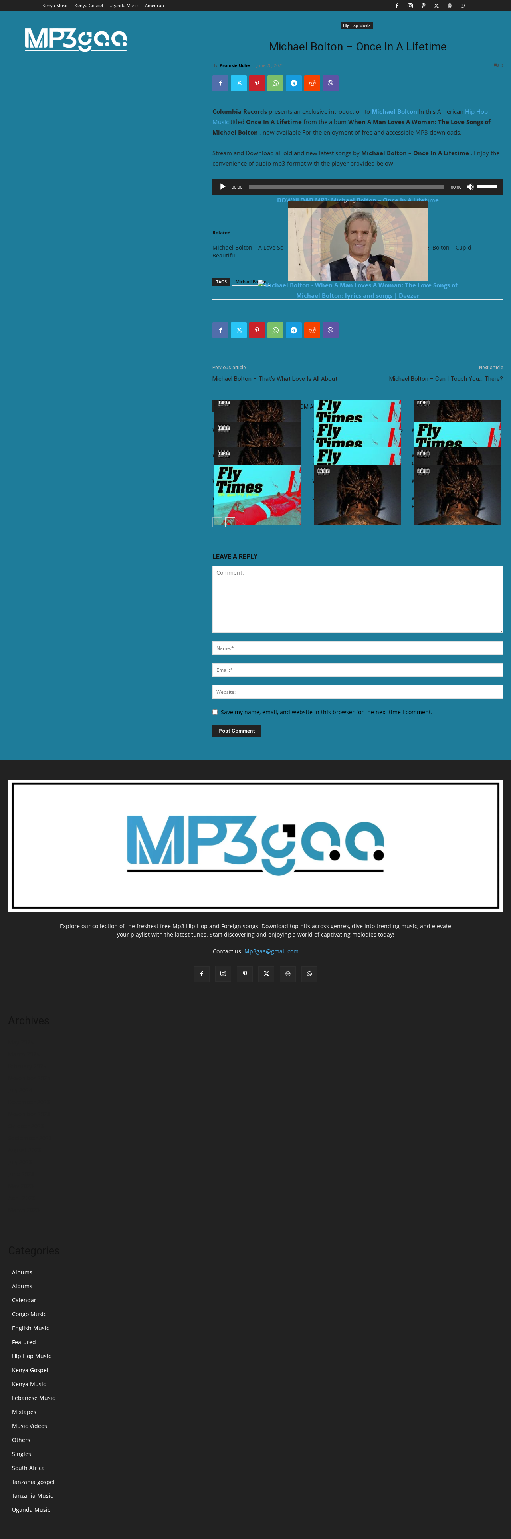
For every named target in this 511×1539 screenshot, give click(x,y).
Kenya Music (55, 5)
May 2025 (21, 1042)
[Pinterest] (423, 5)
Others (21, 1440)
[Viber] (331, 83)
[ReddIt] (312, 83)
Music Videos (29, 1426)
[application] (357, 187)
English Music (30, 1328)
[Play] (223, 187)
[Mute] (470, 187)
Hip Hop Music (356, 25)
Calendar (24, 1300)
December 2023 (29, 1102)
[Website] (450, 5)
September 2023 (30, 1138)
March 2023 (24, 1210)
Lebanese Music (33, 1398)
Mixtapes (24, 1412)
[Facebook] (397, 5)
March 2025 (24, 1054)
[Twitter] (436, 5)
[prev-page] (217, 522)
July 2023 (20, 1162)
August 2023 (24, 1150)
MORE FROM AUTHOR (304, 407)
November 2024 (29, 1078)
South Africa (28, 1468)
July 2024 (20, 1090)
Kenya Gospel (89, 5)
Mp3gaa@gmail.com (271, 951)
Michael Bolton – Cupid (440, 247)
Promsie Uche (235, 65)
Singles (21, 1454)
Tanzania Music (32, 1495)
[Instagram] (410, 5)
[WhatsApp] (463, 5)
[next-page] (230, 522)
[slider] (488, 186)
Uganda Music (124, 5)
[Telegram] (294, 83)
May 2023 (21, 1186)
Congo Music (29, 1314)
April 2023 (21, 1198)
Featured (24, 1342)
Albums (22, 1272)
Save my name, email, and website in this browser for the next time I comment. (326, 712)
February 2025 (27, 1066)
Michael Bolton (394, 111)
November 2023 (29, 1114)
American (154, 5)
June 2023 (21, 1174)
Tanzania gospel (33, 1482)
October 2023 (26, 1126)
